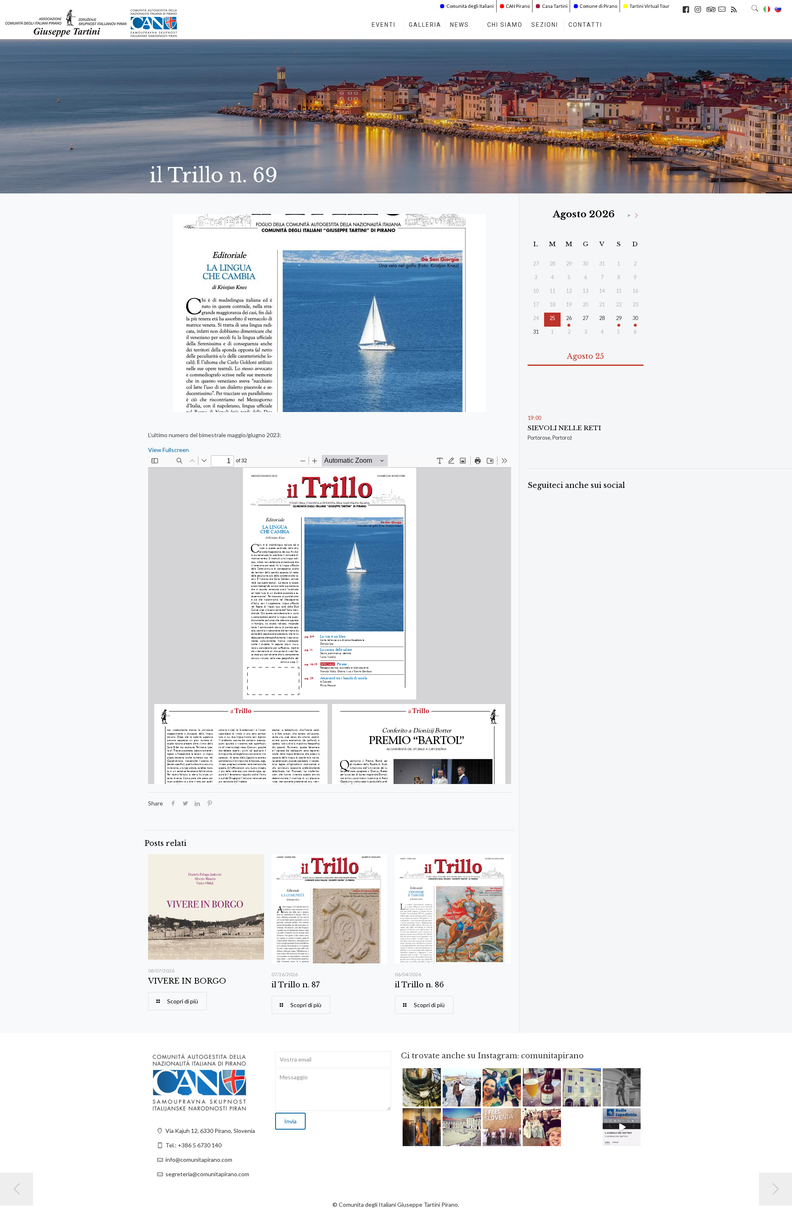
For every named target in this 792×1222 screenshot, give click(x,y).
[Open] (422, 1087)
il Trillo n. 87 (295, 984)
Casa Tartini (555, 6)
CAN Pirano (518, 6)
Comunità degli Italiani (470, 6)
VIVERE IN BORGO (187, 981)
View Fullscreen (168, 449)
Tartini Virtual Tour (649, 6)
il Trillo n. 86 (419, 984)
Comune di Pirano (598, 6)
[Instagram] (436, 1101)
